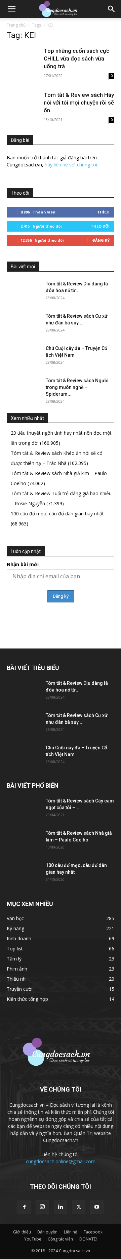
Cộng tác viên (60, 1239)
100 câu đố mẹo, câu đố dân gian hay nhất (57, 513)
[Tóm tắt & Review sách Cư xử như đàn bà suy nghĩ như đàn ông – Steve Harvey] (23, 324)
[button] (11, 9)
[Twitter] (78, 1207)
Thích (103, 211)
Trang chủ (16, 25)
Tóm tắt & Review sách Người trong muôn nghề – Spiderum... (77, 387)
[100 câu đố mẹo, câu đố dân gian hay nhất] (23, 874)
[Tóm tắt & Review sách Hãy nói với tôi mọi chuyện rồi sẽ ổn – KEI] (23, 103)
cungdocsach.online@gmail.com (60, 1161)
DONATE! (88, 1239)
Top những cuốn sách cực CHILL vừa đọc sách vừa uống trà (76, 58)
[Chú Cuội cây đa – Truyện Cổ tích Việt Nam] (23, 356)
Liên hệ (70, 1232)
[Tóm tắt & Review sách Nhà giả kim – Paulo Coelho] (23, 841)
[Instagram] (42, 1207)
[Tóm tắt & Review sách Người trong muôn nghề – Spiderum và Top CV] (23, 389)
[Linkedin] (60, 1207)
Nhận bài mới (23, 564)
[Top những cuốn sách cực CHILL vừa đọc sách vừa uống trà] (23, 59)
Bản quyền (47, 1232)
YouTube (32, 1239)
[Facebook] (24, 1207)
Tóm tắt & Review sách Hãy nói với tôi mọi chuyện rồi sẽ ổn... (79, 102)
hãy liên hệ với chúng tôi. (71, 164)
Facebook (93, 1232)
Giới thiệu (22, 1232)
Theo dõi (100, 226)
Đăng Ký (101, 240)
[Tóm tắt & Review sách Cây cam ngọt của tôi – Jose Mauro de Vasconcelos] (23, 809)
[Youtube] (97, 1207)
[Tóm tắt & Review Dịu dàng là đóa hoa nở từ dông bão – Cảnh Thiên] (23, 292)
